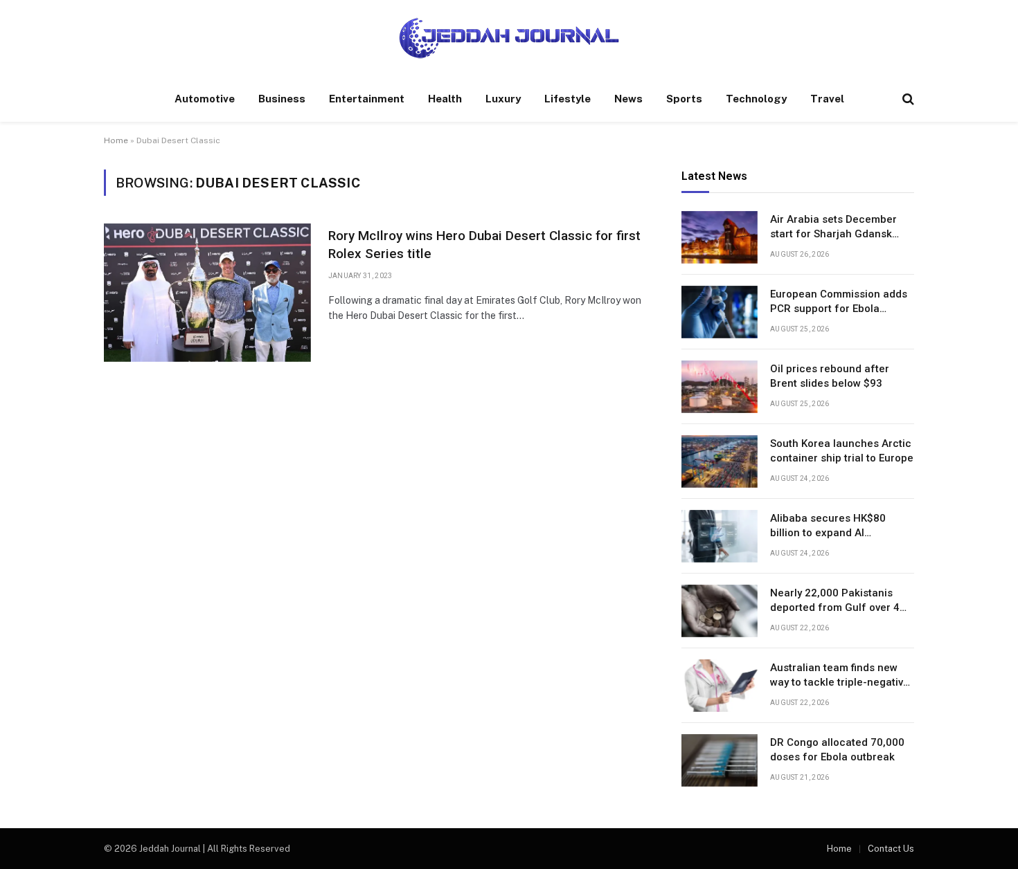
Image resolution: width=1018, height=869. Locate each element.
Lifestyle (567, 98)
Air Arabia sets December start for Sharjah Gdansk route (833, 227)
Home (116, 140)
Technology (756, 98)
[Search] (907, 99)
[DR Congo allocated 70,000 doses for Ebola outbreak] (719, 760)
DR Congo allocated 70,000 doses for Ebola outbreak (837, 749)
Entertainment (366, 98)
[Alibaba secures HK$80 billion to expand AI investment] (719, 536)
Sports (684, 98)
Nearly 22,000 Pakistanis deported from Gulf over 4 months (835, 601)
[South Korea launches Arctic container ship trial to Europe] (719, 461)
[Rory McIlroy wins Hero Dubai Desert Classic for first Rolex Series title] (207, 292)
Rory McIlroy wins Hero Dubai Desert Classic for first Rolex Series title (484, 245)
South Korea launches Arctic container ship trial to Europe (841, 450)
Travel (827, 98)
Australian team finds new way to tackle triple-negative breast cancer (839, 675)
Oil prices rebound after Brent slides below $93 (829, 376)
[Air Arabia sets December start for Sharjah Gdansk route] (719, 237)
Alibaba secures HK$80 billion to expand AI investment (828, 526)
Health (445, 98)
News (628, 98)
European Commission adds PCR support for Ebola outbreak (838, 302)
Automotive (205, 98)
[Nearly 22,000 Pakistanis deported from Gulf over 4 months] (719, 611)
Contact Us (891, 848)
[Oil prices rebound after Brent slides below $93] (719, 386)
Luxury (503, 98)
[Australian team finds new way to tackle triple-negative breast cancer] (719, 685)
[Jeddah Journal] (509, 38)
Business (281, 98)
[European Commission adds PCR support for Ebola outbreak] (719, 312)
